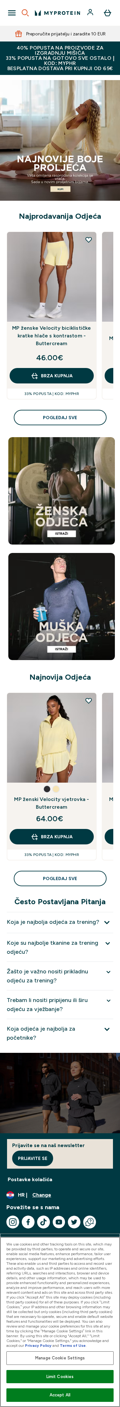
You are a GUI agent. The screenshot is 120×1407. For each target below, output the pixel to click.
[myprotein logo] (57, 13)
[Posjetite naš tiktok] (43, 1222)
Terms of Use (73, 1345)
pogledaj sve (60, 417)
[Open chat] (89, 1222)
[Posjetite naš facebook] (28, 1222)
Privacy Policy (38, 1345)
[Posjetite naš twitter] (74, 1222)
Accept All (60, 1395)
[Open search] (25, 12)
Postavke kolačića (30, 1179)
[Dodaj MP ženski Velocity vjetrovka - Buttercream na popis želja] (88, 700)
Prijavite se (32, 1158)
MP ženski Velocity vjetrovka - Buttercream (51, 803)
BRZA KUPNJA (57, 375)
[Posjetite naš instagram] (12, 1222)
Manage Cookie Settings (60, 1358)
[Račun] (91, 12)
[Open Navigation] (12, 13)
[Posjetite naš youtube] (58, 1222)
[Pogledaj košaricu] (107, 13)
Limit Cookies (60, 1376)
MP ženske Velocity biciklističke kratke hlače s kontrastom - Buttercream (51, 335)
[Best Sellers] (60, 140)
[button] (47, 789)
